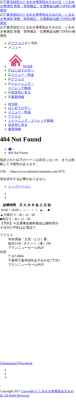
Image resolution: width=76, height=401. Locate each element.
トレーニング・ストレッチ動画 (31, 120)
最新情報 (17, 96)
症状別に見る (21, 92)
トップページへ (19, 186)
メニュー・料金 (22, 75)
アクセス (17, 79)
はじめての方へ (22, 70)
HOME (28, 66)
